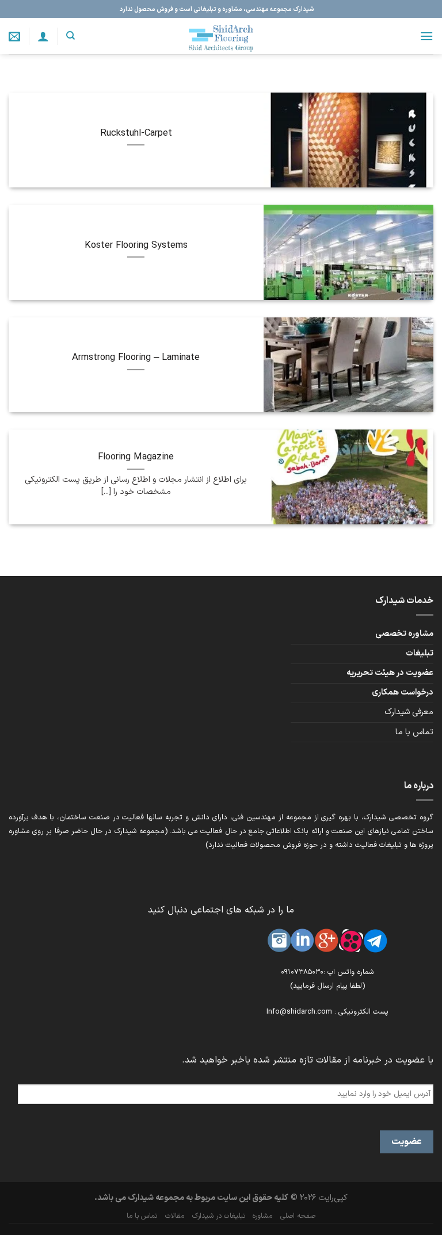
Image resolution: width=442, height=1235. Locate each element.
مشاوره (262, 1216)
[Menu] (426, 36)
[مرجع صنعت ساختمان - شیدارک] (221, 36)
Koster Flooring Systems (136, 245)
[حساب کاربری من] (43, 36)
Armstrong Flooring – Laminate (136, 357)
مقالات (174, 1216)
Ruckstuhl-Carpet (136, 133)
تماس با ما (414, 732)
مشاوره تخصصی (404, 634)
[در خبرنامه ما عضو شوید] (14, 36)
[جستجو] (70, 36)
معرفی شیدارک (408, 712)
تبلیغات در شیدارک (218, 1216)
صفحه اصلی (297, 1216)
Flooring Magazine (136, 457)
